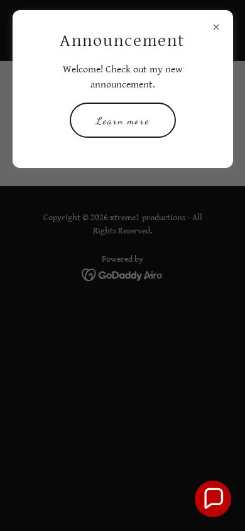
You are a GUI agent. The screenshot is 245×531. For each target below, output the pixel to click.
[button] (213, 499)
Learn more (123, 120)
